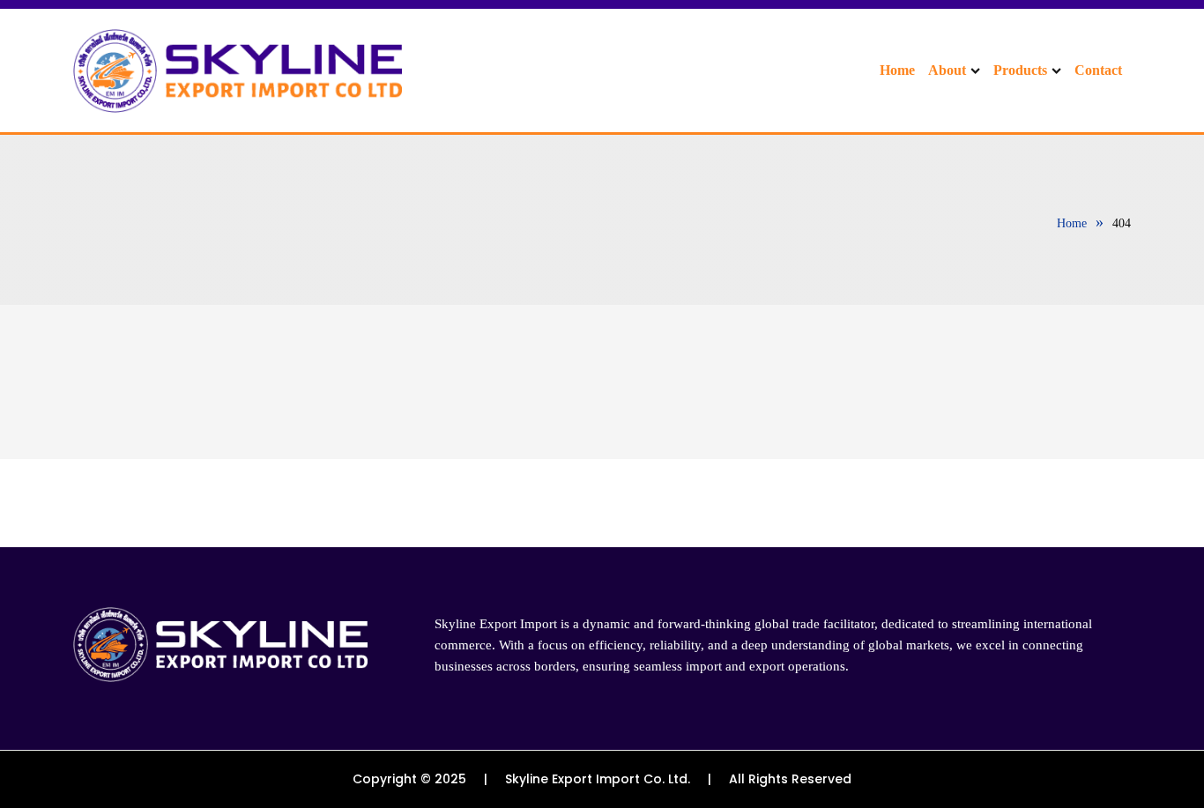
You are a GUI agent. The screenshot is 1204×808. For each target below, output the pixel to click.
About (947, 70)
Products (1020, 70)
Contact (1098, 70)
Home (897, 70)
